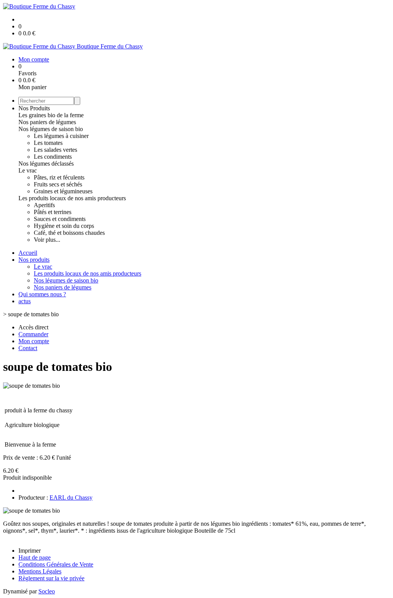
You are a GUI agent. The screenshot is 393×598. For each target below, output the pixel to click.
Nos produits (34, 259)
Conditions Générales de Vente (55, 564)
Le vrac (27, 170)
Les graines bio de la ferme (51, 115)
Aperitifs (44, 205)
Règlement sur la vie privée (51, 578)
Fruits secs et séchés (58, 184)
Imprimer (29, 550)
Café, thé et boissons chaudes (69, 232)
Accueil (27, 252)
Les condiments (53, 156)
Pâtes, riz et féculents (59, 177)
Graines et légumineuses (63, 191)
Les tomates (48, 143)
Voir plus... (47, 239)
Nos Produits (34, 108)
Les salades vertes (55, 149)
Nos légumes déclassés (46, 163)
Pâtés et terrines (52, 212)
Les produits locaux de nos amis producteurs (72, 198)
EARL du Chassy (71, 497)
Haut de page (34, 557)
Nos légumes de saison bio (50, 129)
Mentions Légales (39, 571)
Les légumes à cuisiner (61, 136)
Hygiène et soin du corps (64, 226)
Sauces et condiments (60, 219)
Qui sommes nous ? (42, 294)
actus (24, 301)
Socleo (46, 591)
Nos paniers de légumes (47, 122)
